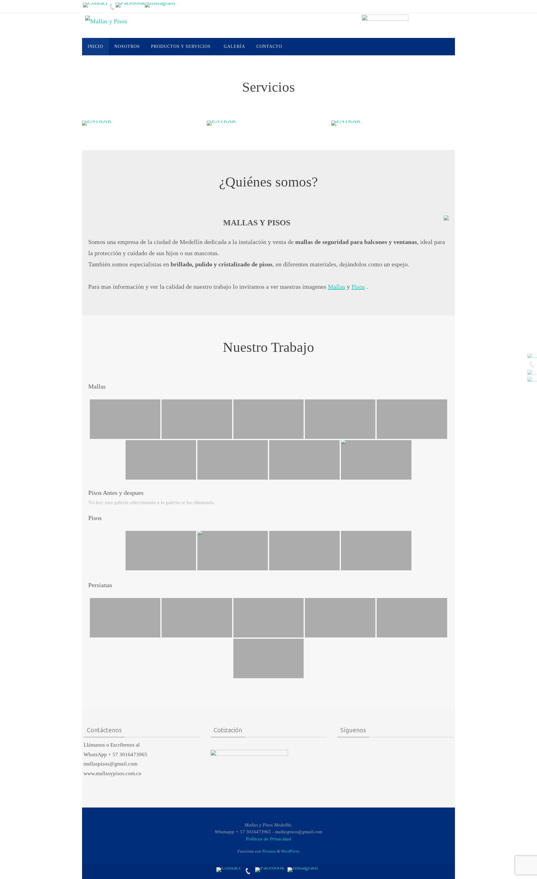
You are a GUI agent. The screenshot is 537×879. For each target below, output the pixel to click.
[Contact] (95, 5)
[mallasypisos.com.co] (160, 5)
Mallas (336, 286)
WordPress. (290, 851)
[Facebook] (130, 5)
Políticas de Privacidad (268, 838)
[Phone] (112, 7)
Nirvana (269, 851)
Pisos (358, 286)
